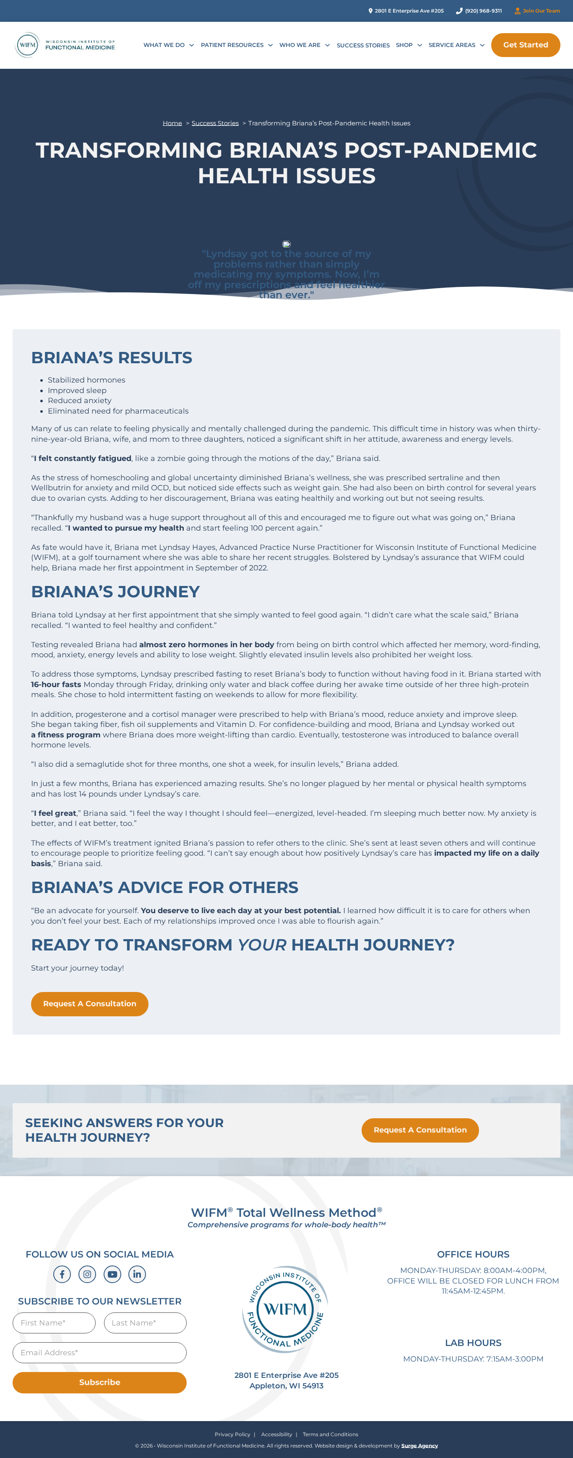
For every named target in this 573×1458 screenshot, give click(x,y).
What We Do (164, 45)
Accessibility (276, 1434)
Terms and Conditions (330, 1434)
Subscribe (99, 1382)
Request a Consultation (420, 1130)
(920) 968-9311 (483, 11)
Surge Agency (419, 1445)
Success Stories (363, 45)
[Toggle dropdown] (191, 45)
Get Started (525, 44)
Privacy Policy (232, 1434)
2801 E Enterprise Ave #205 (409, 11)
